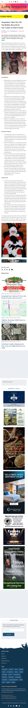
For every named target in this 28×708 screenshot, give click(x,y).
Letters (21, 671)
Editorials (21, 669)
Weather (8, 682)
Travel (3, 682)
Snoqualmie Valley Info (15, 293)
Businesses (4, 669)
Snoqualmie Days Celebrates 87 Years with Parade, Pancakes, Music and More (13, 297)
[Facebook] (5, 270)
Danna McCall (14, 31)
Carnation (11, 669)
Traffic (21, 679)
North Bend (4, 674)
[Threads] (2, 270)
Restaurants (11, 677)
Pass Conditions (17, 674)
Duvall (16, 669)
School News (18, 677)
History (16, 671)
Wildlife (13, 682)
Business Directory (5, 660)
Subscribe (8, 634)
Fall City (3, 671)
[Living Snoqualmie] (14, 7)
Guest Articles (10, 671)
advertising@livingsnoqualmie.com (9, 698)
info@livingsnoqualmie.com (7, 695)
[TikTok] (10, 270)
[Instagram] (7, 270)
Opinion (10, 674)
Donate (3, 653)
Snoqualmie (4, 679)
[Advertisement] (14, 364)
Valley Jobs (3, 658)
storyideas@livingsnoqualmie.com (8, 696)
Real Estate (4, 677)
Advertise (3, 656)
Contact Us (3, 663)
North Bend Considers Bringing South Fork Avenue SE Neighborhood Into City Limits (13, 346)
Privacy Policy (23, 702)
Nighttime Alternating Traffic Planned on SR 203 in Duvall (13, 321)
